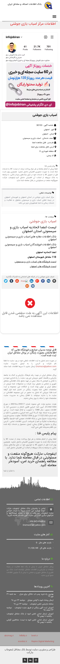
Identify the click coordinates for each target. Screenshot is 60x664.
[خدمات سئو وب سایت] (30, 108)
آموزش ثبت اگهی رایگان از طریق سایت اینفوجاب (30, 609)
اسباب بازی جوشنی (43, 221)
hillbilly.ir (23, 635)
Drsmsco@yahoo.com (46, 366)
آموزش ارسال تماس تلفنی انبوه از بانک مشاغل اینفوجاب (30, 615)
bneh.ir (34, 635)
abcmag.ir (9, 635)
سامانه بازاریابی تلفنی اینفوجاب (33, 604)
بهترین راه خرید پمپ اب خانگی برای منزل (30, 595)
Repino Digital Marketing (42, 641)
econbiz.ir (22, 641)
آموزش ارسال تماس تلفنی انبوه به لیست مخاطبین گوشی (30, 621)
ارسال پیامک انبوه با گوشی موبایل (32, 600)
